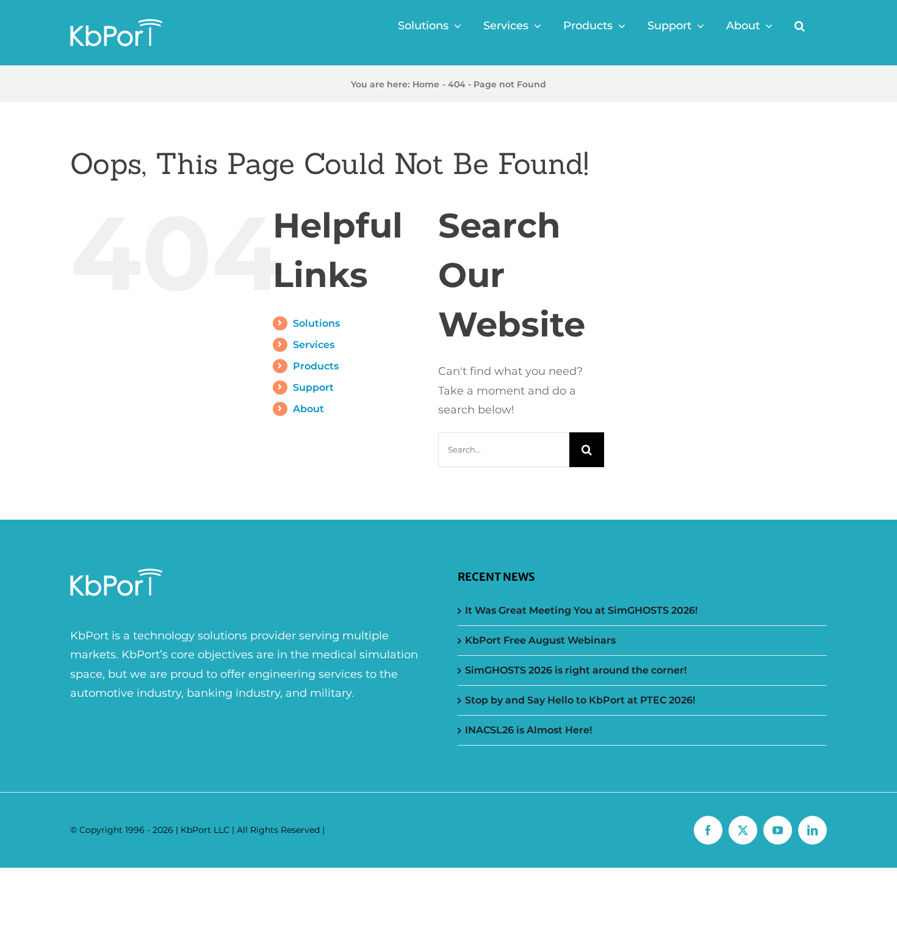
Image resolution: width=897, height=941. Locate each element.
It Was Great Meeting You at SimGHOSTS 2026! (581, 610)
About (308, 409)
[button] (799, 25)
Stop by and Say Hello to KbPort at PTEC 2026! (580, 700)
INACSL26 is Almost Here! (528, 730)
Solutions (316, 323)
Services (313, 345)
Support (313, 387)
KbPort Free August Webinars (540, 640)
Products (316, 366)
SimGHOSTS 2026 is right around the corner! (575, 670)
